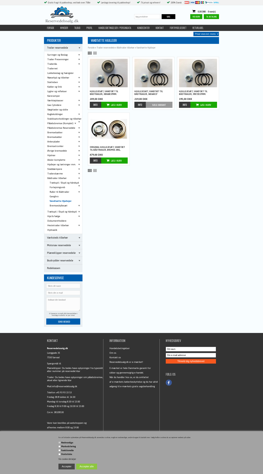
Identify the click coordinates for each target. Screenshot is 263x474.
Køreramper (53, 96)
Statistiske (66, 454)
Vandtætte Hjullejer (61, 201)
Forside (50, 28)
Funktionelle (67, 450)
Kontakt (160, 28)
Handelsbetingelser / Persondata (114, 28)
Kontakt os (115, 357)
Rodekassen (53, 268)
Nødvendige (67, 442)
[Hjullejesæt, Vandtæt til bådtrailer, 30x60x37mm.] (109, 73)
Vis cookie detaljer (67, 459)
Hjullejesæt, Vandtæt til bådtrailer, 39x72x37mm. (193, 92)
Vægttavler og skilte (57, 109)
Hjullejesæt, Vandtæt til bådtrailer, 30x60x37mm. (104, 92)
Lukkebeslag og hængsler (60, 73)
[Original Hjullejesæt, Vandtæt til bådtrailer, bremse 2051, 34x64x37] (109, 129)
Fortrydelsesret (178, 28)
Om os (112, 353)
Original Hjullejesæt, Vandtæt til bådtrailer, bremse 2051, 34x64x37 (107, 148)
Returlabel (198, 28)
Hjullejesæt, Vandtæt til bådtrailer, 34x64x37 (148, 92)
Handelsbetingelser (119, 348)
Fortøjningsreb (57, 187)
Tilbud (77, 28)
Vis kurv (196, 16)
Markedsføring (68, 446)
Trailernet (52, 68)
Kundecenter (143, 28)
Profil (89, 28)
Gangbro (54, 196)
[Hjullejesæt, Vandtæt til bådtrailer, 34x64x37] (153, 73)
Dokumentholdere (56, 220)
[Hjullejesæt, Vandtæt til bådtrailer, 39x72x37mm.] (198, 73)
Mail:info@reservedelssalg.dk (62, 386)
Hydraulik (52, 230)
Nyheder (64, 28)
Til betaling (211, 16)
